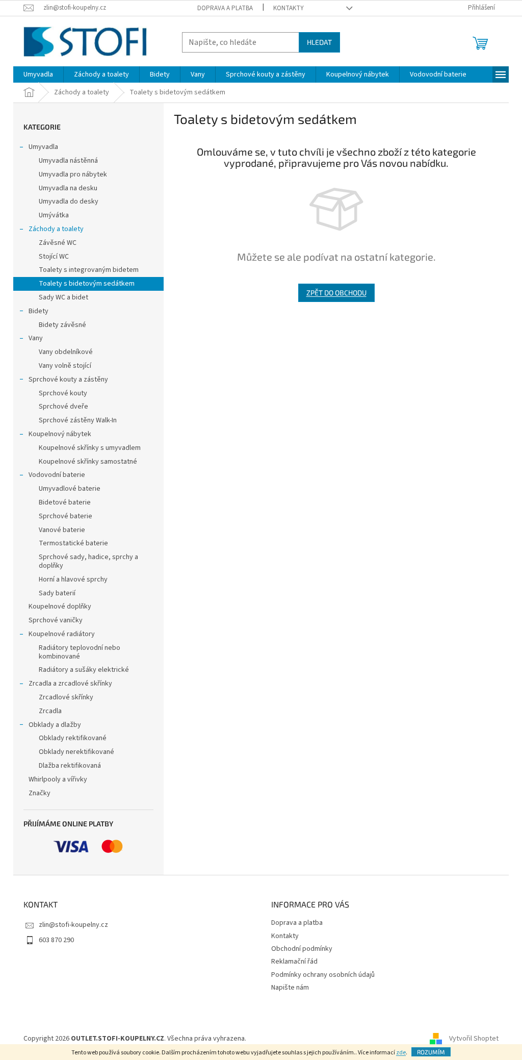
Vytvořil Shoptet (474, 1038)
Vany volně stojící (65, 366)
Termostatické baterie (73, 543)
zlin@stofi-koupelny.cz (73, 925)
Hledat (319, 42)
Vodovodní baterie (57, 475)
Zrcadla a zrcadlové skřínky (70, 683)
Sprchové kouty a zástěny (68, 379)
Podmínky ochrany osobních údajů (323, 975)
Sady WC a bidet (63, 297)
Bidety (38, 311)
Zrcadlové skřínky (66, 697)
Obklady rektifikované (73, 738)
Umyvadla (43, 147)
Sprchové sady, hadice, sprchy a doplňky (88, 561)
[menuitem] (38, 74)
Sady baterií (57, 593)
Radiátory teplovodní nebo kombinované (79, 652)
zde (401, 1052)
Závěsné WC (57, 243)
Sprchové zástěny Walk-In (78, 420)
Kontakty (288, 8)
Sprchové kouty (63, 393)
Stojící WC (54, 256)
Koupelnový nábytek (60, 434)
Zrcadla (50, 711)
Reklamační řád (294, 961)
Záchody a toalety (56, 229)
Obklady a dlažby (55, 725)
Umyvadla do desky (68, 201)
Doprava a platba (225, 8)
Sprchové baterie (65, 516)
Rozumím (431, 1051)
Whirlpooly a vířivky (58, 779)
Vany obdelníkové (66, 352)
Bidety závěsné (62, 325)
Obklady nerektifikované (76, 752)
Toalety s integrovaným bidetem (89, 270)
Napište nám (290, 987)
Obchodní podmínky (301, 949)
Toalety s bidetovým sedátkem (87, 284)
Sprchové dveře (63, 406)
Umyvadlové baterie (69, 489)
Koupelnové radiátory (62, 634)
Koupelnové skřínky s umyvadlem (90, 448)
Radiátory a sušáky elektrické (84, 670)
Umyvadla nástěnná (68, 161)
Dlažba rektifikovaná (70, 766)
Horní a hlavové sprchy (73, 579)
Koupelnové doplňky (60, 606)
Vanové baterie (62, 530)
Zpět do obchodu (336, 292)
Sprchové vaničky (56, 620)
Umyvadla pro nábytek (73, 174)
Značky (39, 793)
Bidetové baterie (65, 502)
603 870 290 (56, 940)
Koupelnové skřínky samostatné (88, 462)
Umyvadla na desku (68, 188)
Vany (36, 338)
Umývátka (54, 215)
